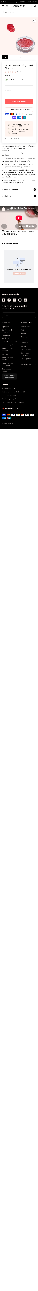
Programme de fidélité (7, 359)
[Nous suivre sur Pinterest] (14, 300)
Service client (26, 327)
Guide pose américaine (25, 354)
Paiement (24, 343)
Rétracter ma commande (9, 376)
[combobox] (16, 12)
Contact (24, 346)
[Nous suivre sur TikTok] (25, 300)
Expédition (24, 334)
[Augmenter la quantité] (18, 95)
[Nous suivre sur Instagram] (9, 300)
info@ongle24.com (13, 399)
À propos (5, 327)
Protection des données (7, 349)
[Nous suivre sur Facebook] (3, 300)
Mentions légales (8, 345)
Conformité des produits (7, 331)
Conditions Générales (6, 337)
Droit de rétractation (9, 341)
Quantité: (8, 91)
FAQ (22, 330)
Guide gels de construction (26, 360)
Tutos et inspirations (28, 364)
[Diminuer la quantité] (7, 95)
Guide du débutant (28, 350)
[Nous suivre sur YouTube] (19, 300)
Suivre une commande (25, 338)
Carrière (5, 354)
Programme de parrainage (7, 364)
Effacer (33, 12)
